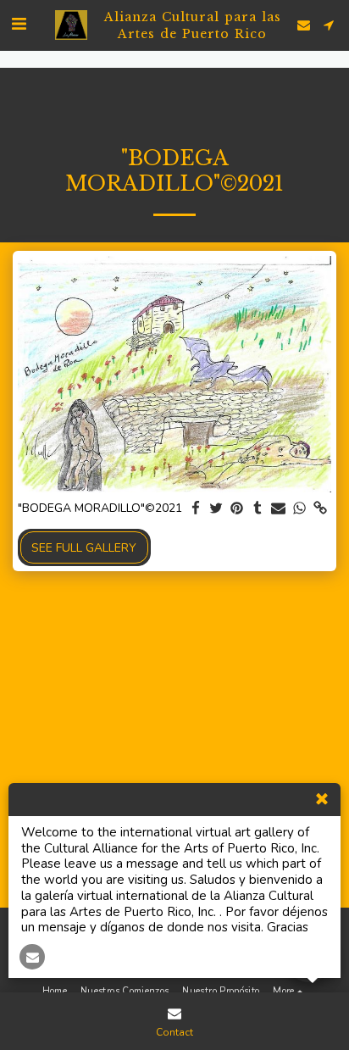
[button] (18, 24)
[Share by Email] (278, 509)
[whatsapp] (299, 509)
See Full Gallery (83, 548)
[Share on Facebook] (195, 509)
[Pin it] (237, 509)
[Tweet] (216, 509)
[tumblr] (258, 509)
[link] (320, 509)
